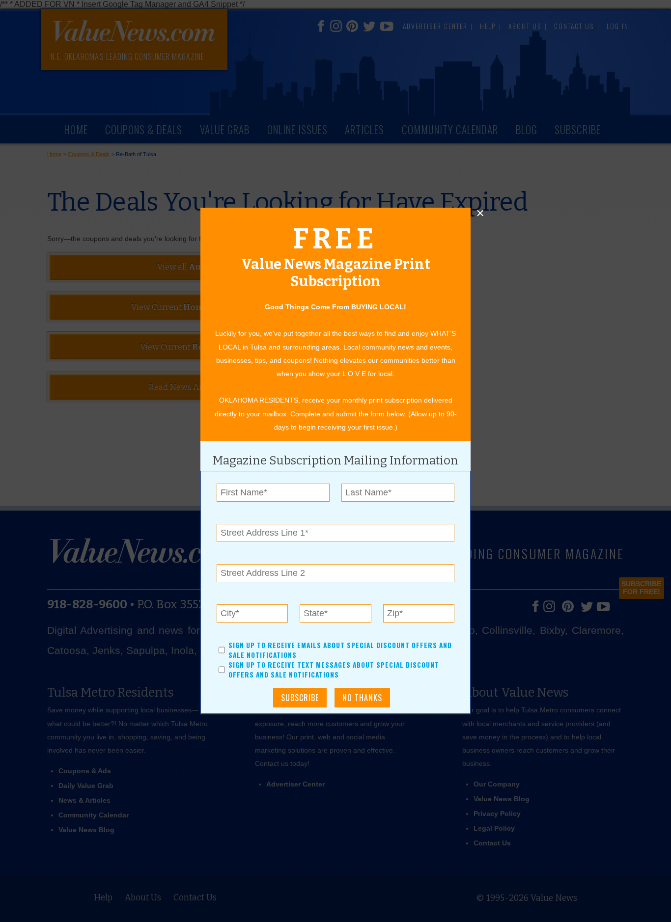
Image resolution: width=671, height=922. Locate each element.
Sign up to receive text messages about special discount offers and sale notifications (333, 670)
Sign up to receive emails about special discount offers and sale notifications (340, 650)
